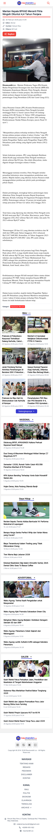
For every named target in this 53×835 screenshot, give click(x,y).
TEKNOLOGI (26, 804)
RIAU (26, 789)
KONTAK (26, 778)
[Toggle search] (48, 3)
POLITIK (26, 793)
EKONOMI (26, 797)
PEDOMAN (26, 771)
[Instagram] (17, 745)
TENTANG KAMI (26, 763)
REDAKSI (26, 767)
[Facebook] (29, 745)
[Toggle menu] (4, 3)
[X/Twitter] (23, 745)
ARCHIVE (25, 807)
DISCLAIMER (26, 774)
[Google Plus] (35, 745)
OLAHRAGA (26, 800)
